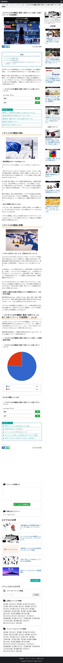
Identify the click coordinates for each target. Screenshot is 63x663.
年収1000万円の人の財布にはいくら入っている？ (17, 115)
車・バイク (25, 608)
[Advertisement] (22, 467)
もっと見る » (35, 580)
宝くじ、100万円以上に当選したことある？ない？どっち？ (20, 112)
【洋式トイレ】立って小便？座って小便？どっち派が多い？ (20, 438)
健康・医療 (8, 618)
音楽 (6, 606)
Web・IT (31, 616)
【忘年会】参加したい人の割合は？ (14, 429)
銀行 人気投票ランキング (11, 121)
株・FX (27, 620)
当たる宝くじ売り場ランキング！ (13, 124)
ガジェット (22, 616)
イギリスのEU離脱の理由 (11, 58)
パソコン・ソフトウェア (11, 616)
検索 (37, 594)
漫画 (28, 606)
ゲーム (34, 606)
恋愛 (20, 604)
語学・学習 (36, 618)
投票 (37, 98)
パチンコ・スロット (10, 623)
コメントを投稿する (23, 504)
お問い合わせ (40, 658)
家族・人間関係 (32, 611)
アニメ (22, 606)
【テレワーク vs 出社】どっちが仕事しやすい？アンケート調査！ (21, 435)
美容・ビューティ (18, 618)
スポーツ (13, 604)
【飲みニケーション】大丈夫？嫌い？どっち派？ (17, 426)
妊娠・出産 (7, 611)
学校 (24, 611)
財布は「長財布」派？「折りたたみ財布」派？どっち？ (19, 118)
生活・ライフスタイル (30, 604)
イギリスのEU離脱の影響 (11, 60)
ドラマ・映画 (14, 606)
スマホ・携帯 (26, 613)
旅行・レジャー (15, 608)
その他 (19, 623)
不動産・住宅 (19, 620)
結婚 (33, 608)
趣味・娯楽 (28, 618)
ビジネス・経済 (8, 620)
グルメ (7, 608)
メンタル (7, 613)
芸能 (7, 604)
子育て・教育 (16, 611)
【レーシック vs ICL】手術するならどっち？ (16, 432)
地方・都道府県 (16, 613)
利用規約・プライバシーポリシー (27, 658)
